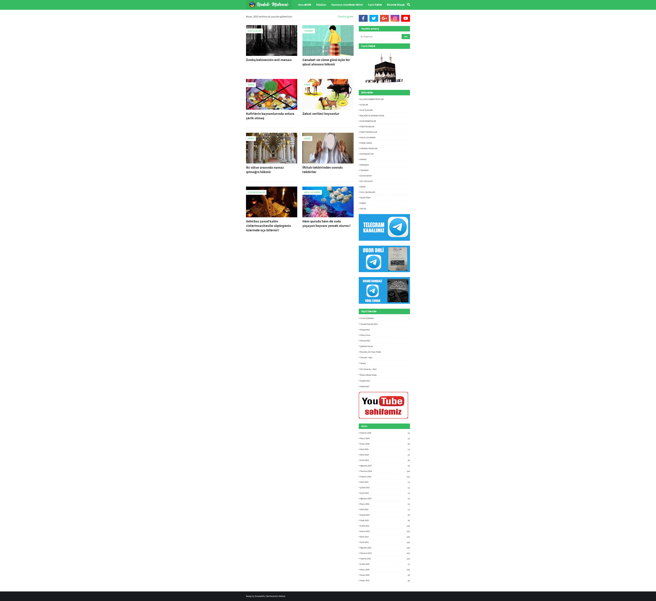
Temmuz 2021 (385, 553)
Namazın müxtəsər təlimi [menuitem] (347, 4)
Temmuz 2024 (385, 471)
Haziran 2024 (385, 476)
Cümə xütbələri (367, 318)
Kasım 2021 (385, 531)
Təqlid (363, 363)
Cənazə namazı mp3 (369, 324)
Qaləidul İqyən (366, 346)
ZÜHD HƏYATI (366, 175)
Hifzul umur (365, 335)
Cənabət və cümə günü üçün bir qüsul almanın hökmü (326, 62)
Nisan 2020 (385, 575)
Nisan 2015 (385, 580)
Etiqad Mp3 (365, 329)
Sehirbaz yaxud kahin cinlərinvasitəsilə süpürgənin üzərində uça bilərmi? (268, 225)
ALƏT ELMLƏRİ (366, 110)
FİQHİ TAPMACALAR (368, 132)
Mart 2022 (385, 509)
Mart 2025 (385, 449)
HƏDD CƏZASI (366, 143)
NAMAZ (363, 159)
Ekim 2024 (385, 454)
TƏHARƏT (364, 170)
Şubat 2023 (385, 487)
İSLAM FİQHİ (365, 197)
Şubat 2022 (385, 515)
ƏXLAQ (363, 208)
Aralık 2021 (385, 525)
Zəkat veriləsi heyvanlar (320, 113)
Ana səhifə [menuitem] (304, 4)
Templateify (260, 596)
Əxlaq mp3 (364, 386)
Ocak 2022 (385, 520)
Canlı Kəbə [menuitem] (375, 4)
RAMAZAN (364, 164)
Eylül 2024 (385, 460)
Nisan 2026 (385, 443)
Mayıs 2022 (385, 504)
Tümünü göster (346, 16)
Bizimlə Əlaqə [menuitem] (396, 4)
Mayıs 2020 (385, 569)
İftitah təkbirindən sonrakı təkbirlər (322, 169)
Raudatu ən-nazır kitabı (370, 352)
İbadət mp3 (365, 380)
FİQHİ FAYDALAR (367, 126)
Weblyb (282, 596)
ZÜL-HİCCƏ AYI (366, 181)
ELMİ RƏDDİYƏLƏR (368, 121)
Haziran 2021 (385, 558)
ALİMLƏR (364, 104)
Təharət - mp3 (366, 357)
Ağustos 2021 (385, 547)
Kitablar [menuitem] (321, 4)
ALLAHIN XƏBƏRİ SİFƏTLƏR (372, 99)
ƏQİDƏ (363, 203)
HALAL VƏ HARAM (367, 137)
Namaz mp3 (365, 340)
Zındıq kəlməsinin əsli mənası (269, 60)
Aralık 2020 (385, 564)
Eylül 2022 (385, 493)
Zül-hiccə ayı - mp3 (368, 369)
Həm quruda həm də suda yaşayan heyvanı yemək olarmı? (326, 223)
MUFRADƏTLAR (366, 154)
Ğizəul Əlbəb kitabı (368, 375)
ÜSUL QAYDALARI (367, 192)
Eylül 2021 (385, 542)
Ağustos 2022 (385, 498)
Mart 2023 (385, 482)
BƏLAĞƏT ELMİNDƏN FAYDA (372, 115)
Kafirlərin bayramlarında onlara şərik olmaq (270, 115)
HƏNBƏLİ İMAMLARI (368, 148)
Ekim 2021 (385, 536)
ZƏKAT (363, 186)
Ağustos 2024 (385, 465)
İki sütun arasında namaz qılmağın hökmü (265, 169)
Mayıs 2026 (385, 438)
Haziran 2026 (385, 433)
